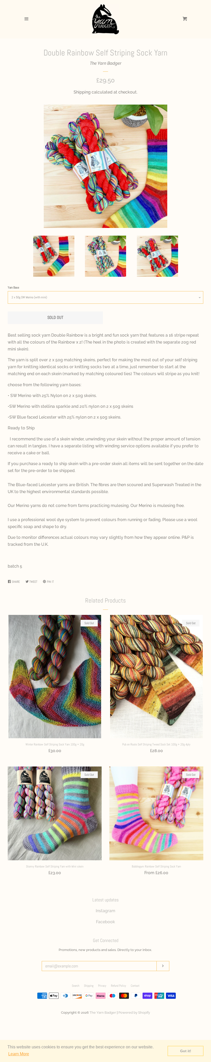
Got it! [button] (185, 1051)
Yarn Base (13, 287)
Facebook (105, 921)
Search (75, 986)
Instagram (105, 910)
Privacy (102, 986)
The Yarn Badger (105, 63)
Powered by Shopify (134, 1012)
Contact (135, 986)
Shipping (82, 92)
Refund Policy (118, 986)
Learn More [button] (18, 1054)
